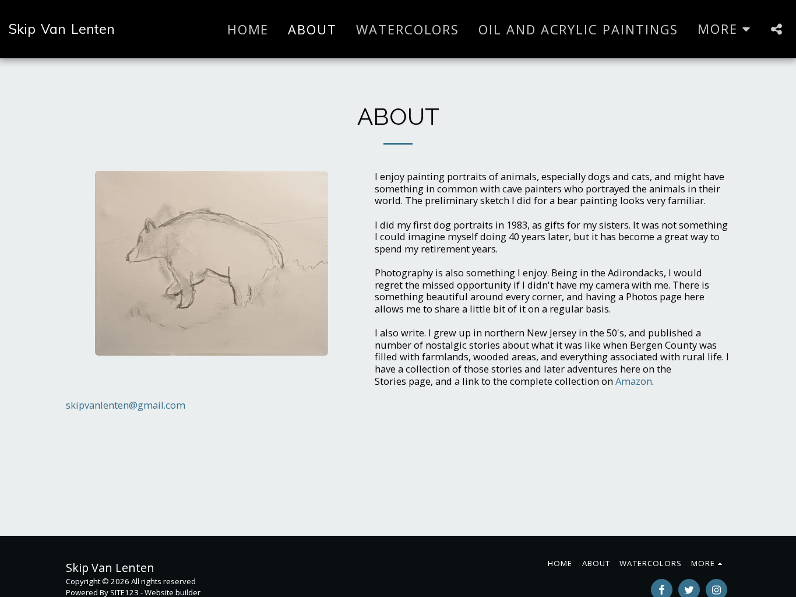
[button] (776, 29)
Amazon (633, 381)
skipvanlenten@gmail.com (125, 405)
